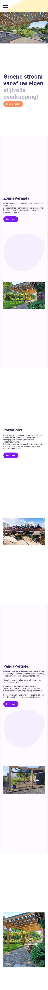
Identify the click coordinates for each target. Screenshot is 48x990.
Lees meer (10, 219)
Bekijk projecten (13, 104)
